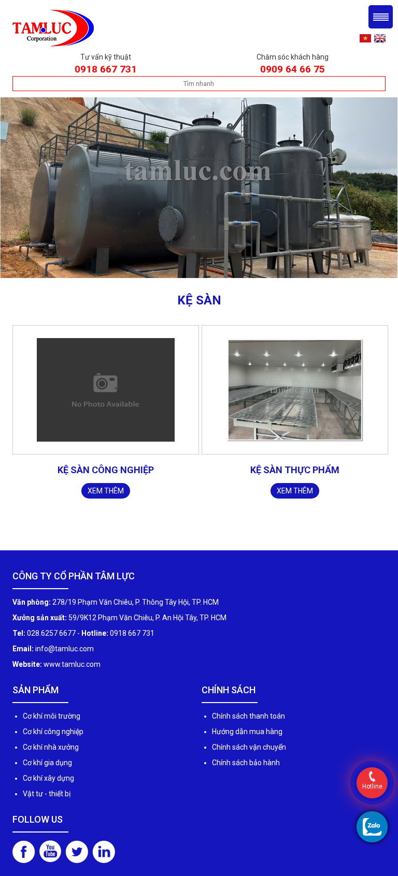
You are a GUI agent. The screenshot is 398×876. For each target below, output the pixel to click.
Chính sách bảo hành (246, 762)
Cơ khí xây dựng (48, 778)
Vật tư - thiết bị (46, 794)
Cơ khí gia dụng (47, 762)
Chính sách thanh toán (248, 716)
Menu (380, 16)
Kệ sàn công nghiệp (106, 469)
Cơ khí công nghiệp (53, 731)
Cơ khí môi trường (51, 716)
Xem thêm (106, 491)
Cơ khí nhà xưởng (51, 747)
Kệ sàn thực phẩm (294, 469)
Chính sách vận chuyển (249, 747)
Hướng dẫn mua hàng (247, 731)
